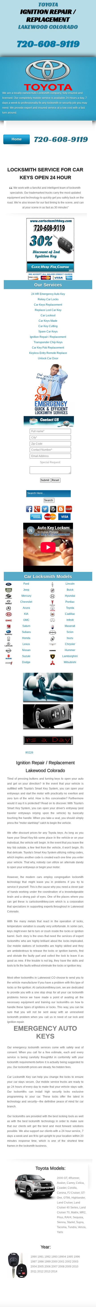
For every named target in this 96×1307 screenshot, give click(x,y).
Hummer (70, 650)
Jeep (26, 589)
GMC (26, 620)
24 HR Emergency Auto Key (48, 294)
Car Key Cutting (48, 326)
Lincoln (70, 583)
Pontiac (70, 601)
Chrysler (70, 644)
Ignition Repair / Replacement (48, 336)
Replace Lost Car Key (48, 310)
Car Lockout (48, 315)
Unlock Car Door (48, 358)
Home (17, 139)
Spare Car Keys (48, 331)
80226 (29, 752)
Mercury (26, 595)
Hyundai (70, 595)
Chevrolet (26, 601)
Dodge (26, 662)
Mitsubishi (70, 662)
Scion (70, 632)
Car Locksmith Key (19, 1077)
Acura (26, 607)
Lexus (26, 644)
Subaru (26, 632)
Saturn (26, 626)
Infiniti (70, 620)
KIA (26, 613)
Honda (26, 638)
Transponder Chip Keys (48, 342)
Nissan (26, 650)
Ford (26, 583)
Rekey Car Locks (48, 299)
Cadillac (70, 613)
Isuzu (70, 638)
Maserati (70, 626)
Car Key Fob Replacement (48, 347)
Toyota (70, 607)
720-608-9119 (48, 44)
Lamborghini (70, 656)
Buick (70, 589)
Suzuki (26, 656)
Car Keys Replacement (48, 304)
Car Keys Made (48, 320)
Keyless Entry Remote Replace (48, 353)
